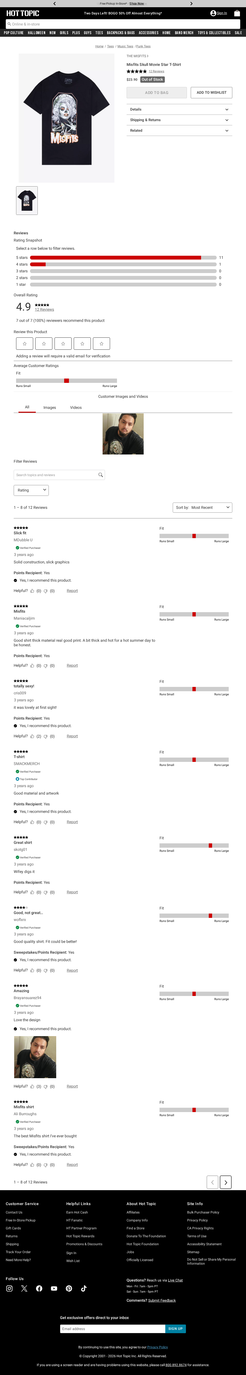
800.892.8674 (176, 1365)
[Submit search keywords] (9, 24)
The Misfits (136, 56)
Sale (238, 33)
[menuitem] (237, 13)
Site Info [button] (195, 1203)
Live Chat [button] (175, 1280)
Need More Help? (18, 1260)
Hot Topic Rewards (80, 1236)
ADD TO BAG (156, 92)
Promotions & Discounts (84, 1244)
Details (135, 109)
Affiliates (133, 1212)
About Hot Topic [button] (141, 1203)
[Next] (191, 4)
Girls (64, 33)
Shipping (12, 1244)
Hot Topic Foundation (143, 1244)
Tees (99, 33)
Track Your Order (18, 1252)
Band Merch (184, 33)
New (52, 33)
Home (166, 33)
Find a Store (135, 1228)
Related (136, 130)
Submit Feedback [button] (162, 1300)
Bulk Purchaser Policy (203, 1212)
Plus (76, 33)
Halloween (36, 33)
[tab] (27, 200)
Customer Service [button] (22, 1203)
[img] (9, 1288)
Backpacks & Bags (121, 33)
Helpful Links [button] (78, 1203)
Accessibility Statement (204, 1244)
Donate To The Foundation (146, 1236)
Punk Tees (143, 46)
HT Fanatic (74, 1220)
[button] (219, 13)
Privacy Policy (197, 1220)
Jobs (130, 1252)
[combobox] (123, 24)
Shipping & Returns (145, 120)
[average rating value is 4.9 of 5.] (138, 71)
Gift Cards (13, 1228)
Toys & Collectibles (214, 33)
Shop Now (136, 3)
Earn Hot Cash (77, 1212)
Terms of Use (196, 1236)
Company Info (137, 1220)
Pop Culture (14, 33)
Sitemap (193, 1252)
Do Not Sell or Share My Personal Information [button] (211, 1261)
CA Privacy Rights (200, 1228)
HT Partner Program (81, 1228)
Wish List (73, 1261)
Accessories (149, 33)
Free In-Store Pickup (21, 1220)
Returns (12, 1236)
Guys (87, 33)
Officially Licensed (140, 1260)
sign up (175, 1329)
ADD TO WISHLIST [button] (212, 92)
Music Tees (125, 46)
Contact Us (14, 1212)
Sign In (71, 1253)
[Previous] (54, 4)
